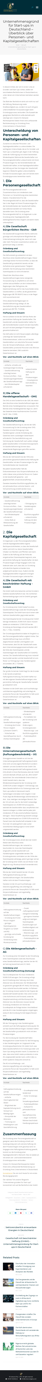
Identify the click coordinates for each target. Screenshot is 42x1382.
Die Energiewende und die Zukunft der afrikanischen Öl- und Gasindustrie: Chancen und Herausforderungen (27, 1283)
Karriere (7, 70)
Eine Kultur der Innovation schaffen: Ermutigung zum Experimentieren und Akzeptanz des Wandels (25, 1267)
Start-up (31, 1200)
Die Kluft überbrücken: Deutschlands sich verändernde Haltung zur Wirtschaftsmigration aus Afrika (27, 1331)
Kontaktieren (8, 1173)
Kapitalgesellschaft (31, 1197)
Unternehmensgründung (21, 1202)
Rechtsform (24, 1200)
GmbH (23, 1197)
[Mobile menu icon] (37, 7)
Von (17, 1194)
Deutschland (17, 1197)
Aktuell (7, 65)
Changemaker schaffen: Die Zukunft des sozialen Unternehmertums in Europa (26, 1317)
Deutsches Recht (9, 68)
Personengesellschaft (14, 1200)
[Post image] (8, 1266)
